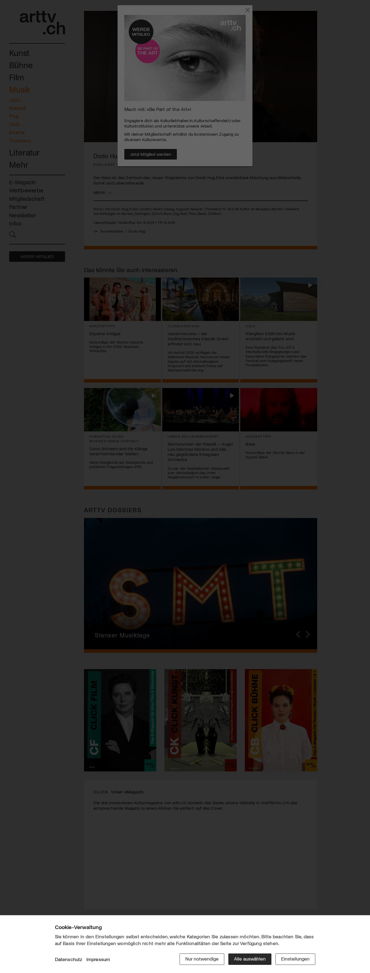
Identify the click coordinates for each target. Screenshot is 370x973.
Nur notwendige (202, 959)
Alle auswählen (250, 959)
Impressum (98, 959)
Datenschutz (68, 959)
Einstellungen (295, 959)
